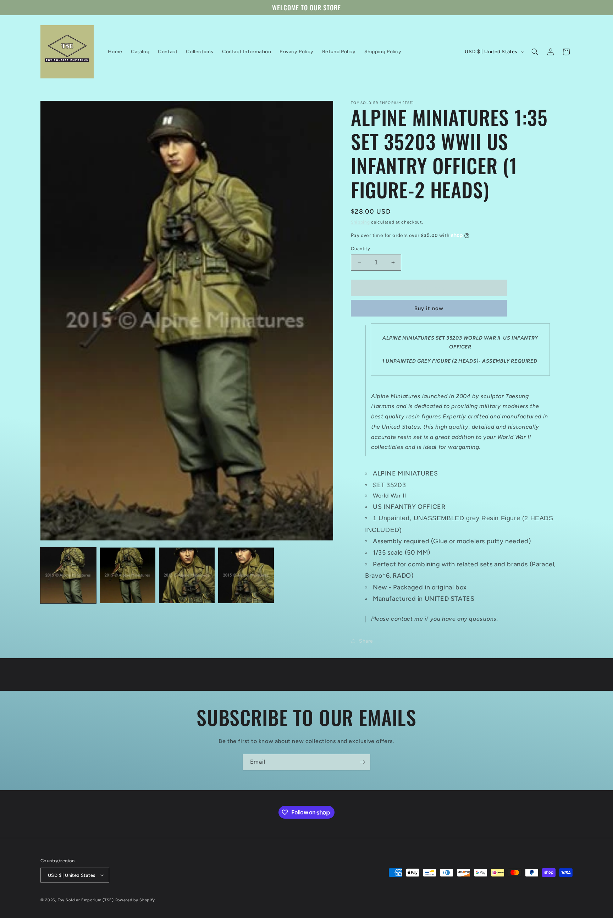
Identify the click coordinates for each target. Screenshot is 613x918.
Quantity (360, 248)
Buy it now (428, 308)
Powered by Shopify (135, 900)
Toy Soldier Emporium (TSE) (86, 900)
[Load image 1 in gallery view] (68, 575)
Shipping (360, 222)
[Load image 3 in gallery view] (187, 575)
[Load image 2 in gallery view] (127, 575)
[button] (535, 52)
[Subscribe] (362, 762)
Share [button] (366, 641)
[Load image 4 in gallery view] (246, 575)
